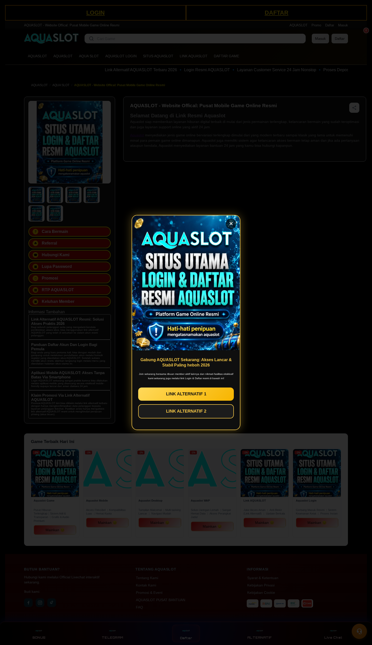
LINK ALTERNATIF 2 (186, 411)
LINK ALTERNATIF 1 (186, 394)
